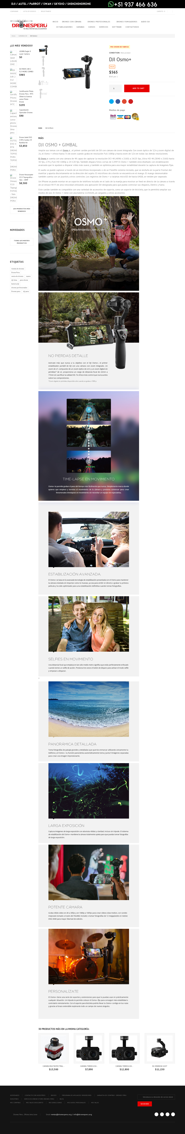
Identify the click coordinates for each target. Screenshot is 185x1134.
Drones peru (15, 291)
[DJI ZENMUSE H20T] (160, 1048)
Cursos (91, 27)
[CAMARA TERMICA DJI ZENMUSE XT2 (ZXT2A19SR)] (124, 1048)
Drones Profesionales (99, 22)
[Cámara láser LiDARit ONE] (13, 58)
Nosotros (14, 1099)
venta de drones (17, 276)
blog (62, 1099)
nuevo (28, 276)
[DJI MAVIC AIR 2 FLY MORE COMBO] (13, 78)
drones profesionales (19, 288)
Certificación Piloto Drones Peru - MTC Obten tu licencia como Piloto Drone (26, 96)
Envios (54, 1095)
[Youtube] (173, 1114)
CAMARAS (80, 27)
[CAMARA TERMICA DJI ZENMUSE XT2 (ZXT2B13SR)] (89, 1048)
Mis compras (15, 1103)
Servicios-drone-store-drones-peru (39, 1099)
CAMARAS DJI (22, 36)
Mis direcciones (55, 1103)
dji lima (14, 280)
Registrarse (46, 11)
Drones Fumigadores (127, 22)
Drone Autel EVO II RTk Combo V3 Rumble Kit (25, 140)
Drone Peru (15, 272)
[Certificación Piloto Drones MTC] (13, 98)
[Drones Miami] (29, 24)
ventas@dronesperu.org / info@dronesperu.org (71, 1114)
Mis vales (95, 1103)
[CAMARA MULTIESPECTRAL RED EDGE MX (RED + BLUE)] (53, 1048)
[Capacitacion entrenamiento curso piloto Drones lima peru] (13, 121)
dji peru (26, 291)
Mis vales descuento (34, 1103)
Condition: (114, 53)
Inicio (55, 22)
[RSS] (167, 1114)
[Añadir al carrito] (53, 1067)
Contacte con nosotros (35, 1095)
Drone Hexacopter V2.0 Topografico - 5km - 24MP (26, 177)
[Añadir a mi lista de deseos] (155, 88)
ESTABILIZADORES (64, 27)
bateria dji (15, 284)
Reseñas (49, 128)
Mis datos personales (76, 1103)
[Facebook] (156, 1114)
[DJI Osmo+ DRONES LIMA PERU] (43, 50)
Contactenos (132, 27)
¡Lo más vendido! (21, 45)
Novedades (17, 230)
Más (40, 128)
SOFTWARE (117, 27)
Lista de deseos (29, 11)
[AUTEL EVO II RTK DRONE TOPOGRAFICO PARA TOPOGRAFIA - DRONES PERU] (13, 154)
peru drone (24, 280)
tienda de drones (17, 269)
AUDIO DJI (145, 22)
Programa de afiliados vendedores (76, 1095)
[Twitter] (162, 1114)
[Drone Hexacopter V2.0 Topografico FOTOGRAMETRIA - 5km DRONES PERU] (13, 188)
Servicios (103, 27)
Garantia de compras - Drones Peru (111, 1095)
